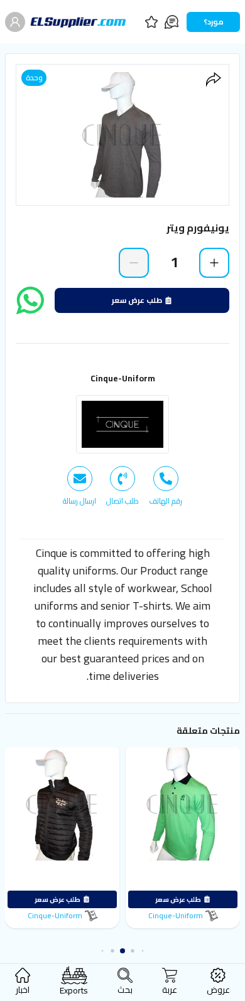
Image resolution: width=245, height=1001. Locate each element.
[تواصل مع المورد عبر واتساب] (30, 300)
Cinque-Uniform (122, 378)
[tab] (165, 486)
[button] (140, 950)
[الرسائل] (171, 22)
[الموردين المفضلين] (151, 22)
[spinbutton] (174, 262)
